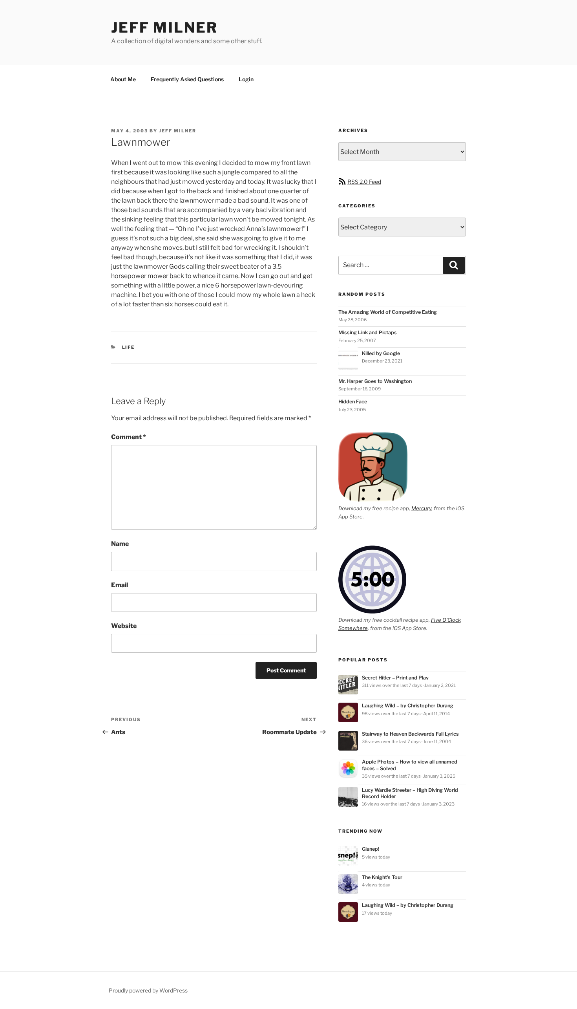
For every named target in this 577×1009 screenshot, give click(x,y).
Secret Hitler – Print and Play (395, 678)
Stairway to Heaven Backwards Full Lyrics (410, 734)
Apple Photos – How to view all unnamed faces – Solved (409, 765)
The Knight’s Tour (382, 877)
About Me (123, 79)
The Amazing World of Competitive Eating (387, 312)
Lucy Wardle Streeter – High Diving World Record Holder (410, 793)
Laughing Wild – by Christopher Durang (407, 706)
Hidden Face (352, 402)
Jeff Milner (164, 27)
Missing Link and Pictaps (367, 332)
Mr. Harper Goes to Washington (375, 381)
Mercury (421, 508)
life (128, 347)
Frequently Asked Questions (187, 79)
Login (246, 79)
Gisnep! (370, 849)
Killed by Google (381, 353)
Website (124, 626)
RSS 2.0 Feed (364, 181)
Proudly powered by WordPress (148, 990)
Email (119, 585)
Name (120, 544)
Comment (128, 437)
